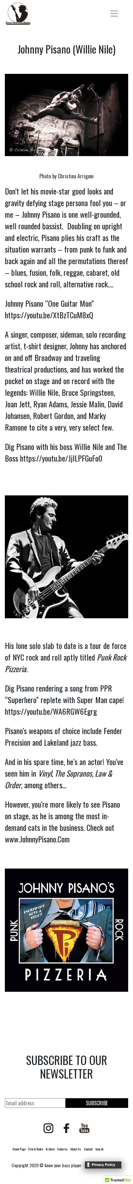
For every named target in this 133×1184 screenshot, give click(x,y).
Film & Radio (35, 1149)
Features (62, 1149)
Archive (50, 1149)
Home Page (19, 1149)
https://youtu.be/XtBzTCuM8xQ (49, 315)
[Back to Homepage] (18, 14)
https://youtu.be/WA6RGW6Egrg (51, 711)
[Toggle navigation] (114, 13)
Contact (88, 1149)
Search (99, 1149)
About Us (75, 1149)
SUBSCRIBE (97, 1103)
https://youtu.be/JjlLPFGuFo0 (61, 458)
